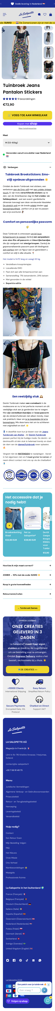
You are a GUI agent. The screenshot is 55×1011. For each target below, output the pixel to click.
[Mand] (50, 14)
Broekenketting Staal (13, 534)
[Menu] (5, 14)
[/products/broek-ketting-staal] (13, 518)
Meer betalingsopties (27, 128)
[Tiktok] (27, 960)
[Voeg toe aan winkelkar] (9, 525)
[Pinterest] (20, 960)
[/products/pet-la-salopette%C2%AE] (32, 518)
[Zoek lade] (39, 14)
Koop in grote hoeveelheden (17, 584)
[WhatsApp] (40, 960)
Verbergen (13, 167)
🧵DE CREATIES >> (27, 669)
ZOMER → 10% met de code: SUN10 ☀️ (21, 575)
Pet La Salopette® (30, 534)
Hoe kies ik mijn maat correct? (18, 565)
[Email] (33, 960)
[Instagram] (7, 960)
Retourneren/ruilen (12, 594)
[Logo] (26, 14)
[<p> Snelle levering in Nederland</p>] (27, 4)
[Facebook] (14, 960)
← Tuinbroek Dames (27, 608)
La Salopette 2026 (14, 980)
